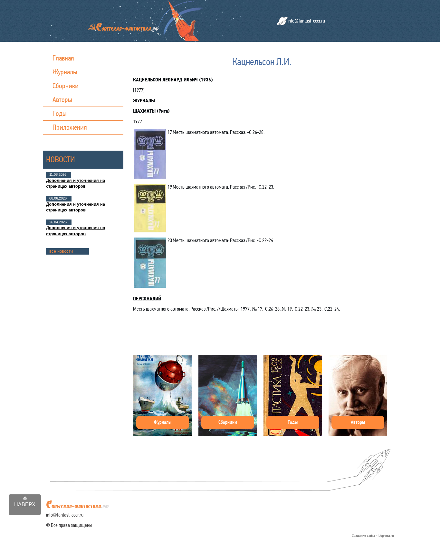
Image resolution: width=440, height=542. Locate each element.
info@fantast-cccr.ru (306, 21)
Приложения (70, 127)
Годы (60, 113)
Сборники (66, 85)
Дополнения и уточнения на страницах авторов (75, 183)
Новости (60, 159)
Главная (63, 58)
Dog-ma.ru (386, 535)
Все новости (61, 251)
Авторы (62, 99)
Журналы (65, 72)
